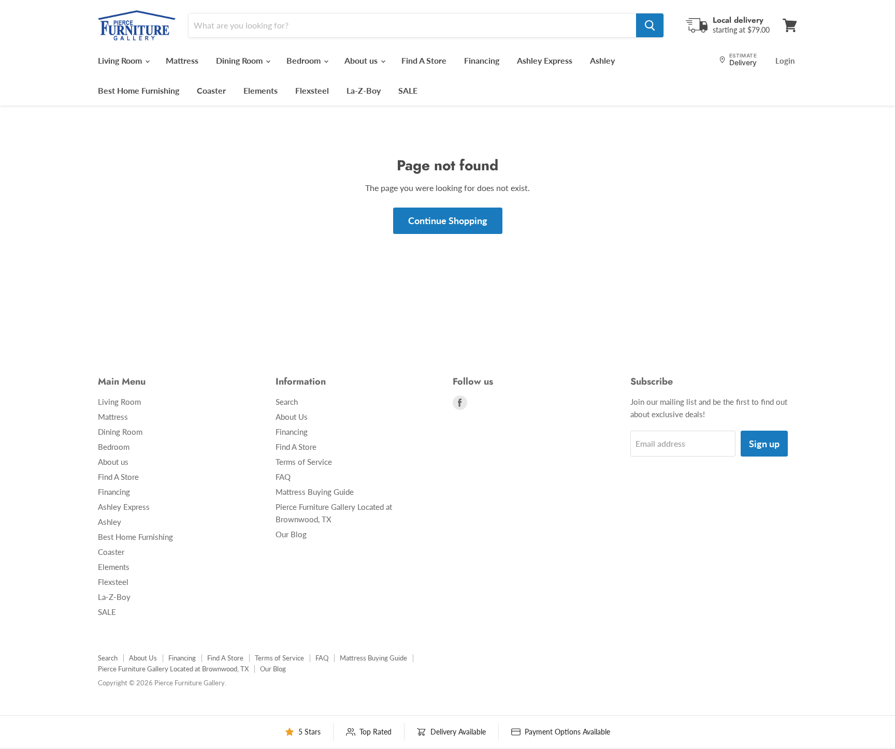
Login (785, 60)
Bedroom (304, 60)
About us (362, 60)
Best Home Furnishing (138, 90)
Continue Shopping (447, 220)
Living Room (121, 60)
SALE (407, 90)
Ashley (602, 60)
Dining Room (240, 60)
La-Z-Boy (364, 90)
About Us (292, 416)
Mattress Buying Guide (315, 491)
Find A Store (423, 60)
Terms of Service (304, 461)
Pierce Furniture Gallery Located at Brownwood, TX (173, 669)
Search (287, 401)
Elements (260, 90)
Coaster (211, 90)
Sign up (764, 443)
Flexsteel (312, 90)
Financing (481, 60)
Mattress (182, 60)
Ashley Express (544, 60)
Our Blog (291, 534)
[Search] (649, 25)
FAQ (283, 476)
